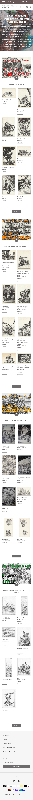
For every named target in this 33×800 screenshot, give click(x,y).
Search (5, 739)
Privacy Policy (7, 743)
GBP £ (16, 776)
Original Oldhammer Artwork (10, 752)
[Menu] (30, 7)
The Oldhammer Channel (9, 747)
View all (16, 211)
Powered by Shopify (23, 794)
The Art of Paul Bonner (9, 7)
